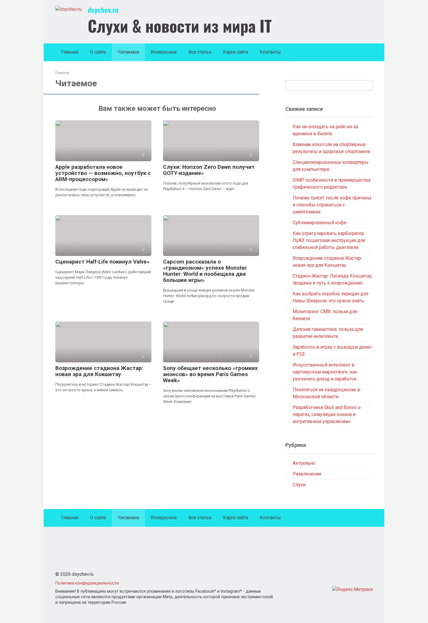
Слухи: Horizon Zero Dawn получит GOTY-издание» (209, 170)
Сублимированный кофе (319, 222)
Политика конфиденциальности (87, 583)
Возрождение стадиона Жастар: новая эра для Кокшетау (99, 371)
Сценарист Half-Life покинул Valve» (102, 261)
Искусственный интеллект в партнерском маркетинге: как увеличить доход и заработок (325, 372)
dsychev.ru (103, 9)
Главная (69, 52)
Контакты (270, 52)
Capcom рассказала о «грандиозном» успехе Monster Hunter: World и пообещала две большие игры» (205, 270)
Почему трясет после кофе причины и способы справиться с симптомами (332, 205)
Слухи (299, 484)
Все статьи (199, 52)
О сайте (98, 52)
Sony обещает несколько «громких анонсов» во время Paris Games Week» (210, 374)
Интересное (164, 52)
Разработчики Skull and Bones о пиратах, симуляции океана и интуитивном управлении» (326, 414)
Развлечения (307, 474)
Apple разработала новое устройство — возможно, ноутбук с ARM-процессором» (103, 173)
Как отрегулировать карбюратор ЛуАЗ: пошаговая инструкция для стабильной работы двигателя (329, 240)
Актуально (304, 463)
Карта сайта (235, 52)
